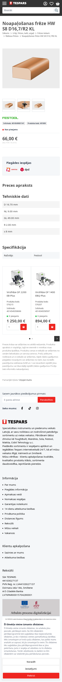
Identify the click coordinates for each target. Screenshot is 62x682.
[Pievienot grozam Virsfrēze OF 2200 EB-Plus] (23, 327)
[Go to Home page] (20, 3)
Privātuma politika (15, 513)
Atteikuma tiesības (15, 557)
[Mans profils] (45, 4)
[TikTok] (30, 408)
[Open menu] (4, 3)
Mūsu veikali (11, 528)
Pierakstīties (46, 399)
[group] (8, 105)
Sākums (5, 33)
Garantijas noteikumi (16, 504)
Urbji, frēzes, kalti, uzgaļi (23, 33)
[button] (31, 68)
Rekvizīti (9, 523)
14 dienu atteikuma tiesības (20, 508)
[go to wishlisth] (51, 4)
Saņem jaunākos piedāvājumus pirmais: (24, 393)
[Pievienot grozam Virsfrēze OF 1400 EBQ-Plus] (52, 327)
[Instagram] (37, 408)
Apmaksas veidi (13, 494)
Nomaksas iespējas (15, 499)
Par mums (10, 484)
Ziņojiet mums (25, 380)
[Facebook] (22, 408)
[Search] (56, 10)
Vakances (10, 533)
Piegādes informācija (16, 489)
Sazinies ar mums (14, 552)
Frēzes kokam (43, 33)
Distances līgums (14, 518)
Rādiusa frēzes (12, 36)
